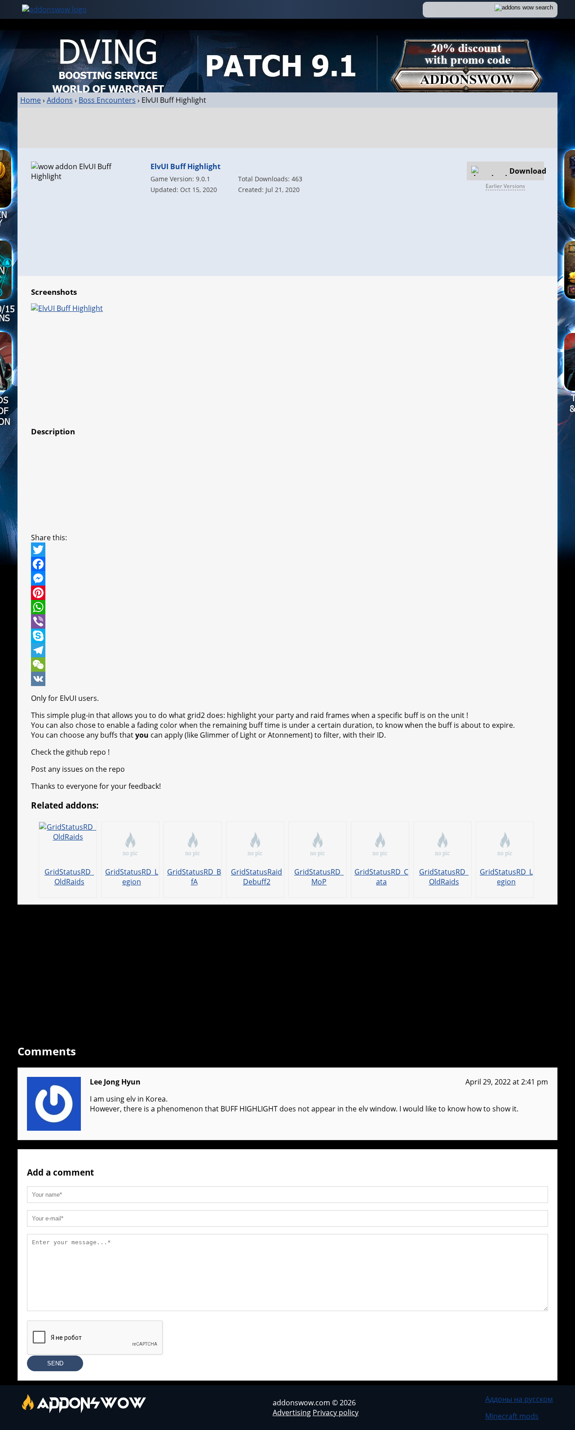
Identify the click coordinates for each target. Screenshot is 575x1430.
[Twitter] (287, 549)
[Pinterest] (287, 593)
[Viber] (287, 621)
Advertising (292, 1412)
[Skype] (287, 636)
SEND (55, 1363)
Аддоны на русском (519, 1399)
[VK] (287, 679)
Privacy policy (335, 1412)
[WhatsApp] (287, 607)
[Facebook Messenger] (287, 578)
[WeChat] (287, 664)
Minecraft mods (512, 1416)
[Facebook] (287, 564)
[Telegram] (287, 650)
